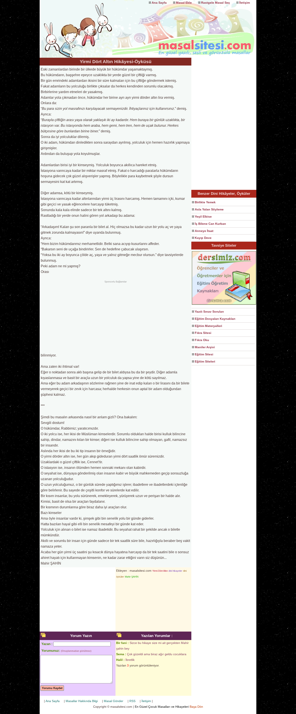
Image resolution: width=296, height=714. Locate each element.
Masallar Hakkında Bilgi (82, 701)
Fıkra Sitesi (203, 333)
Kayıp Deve (203, 238)
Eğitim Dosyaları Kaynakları (215, 318)
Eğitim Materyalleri (208, 326)
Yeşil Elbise (203, 216)
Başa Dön (196, 706)
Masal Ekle (184, 2)
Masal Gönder (113, 701)
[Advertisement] (115, 316)
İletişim (244, 2)
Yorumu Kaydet (52, 688)
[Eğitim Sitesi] (224, 304)
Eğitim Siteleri (205, 361)
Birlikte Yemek (205, 202)
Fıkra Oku (202, 340)
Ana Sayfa (159, 2)
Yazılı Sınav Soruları (209, 311)
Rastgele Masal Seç (215, 2)
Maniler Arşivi (205, 347)
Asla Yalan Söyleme (209, 209)
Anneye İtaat (204, 231)
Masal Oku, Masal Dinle (83, 25)
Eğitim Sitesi (204, 354)
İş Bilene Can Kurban (210, 223)
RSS (132, 701)
